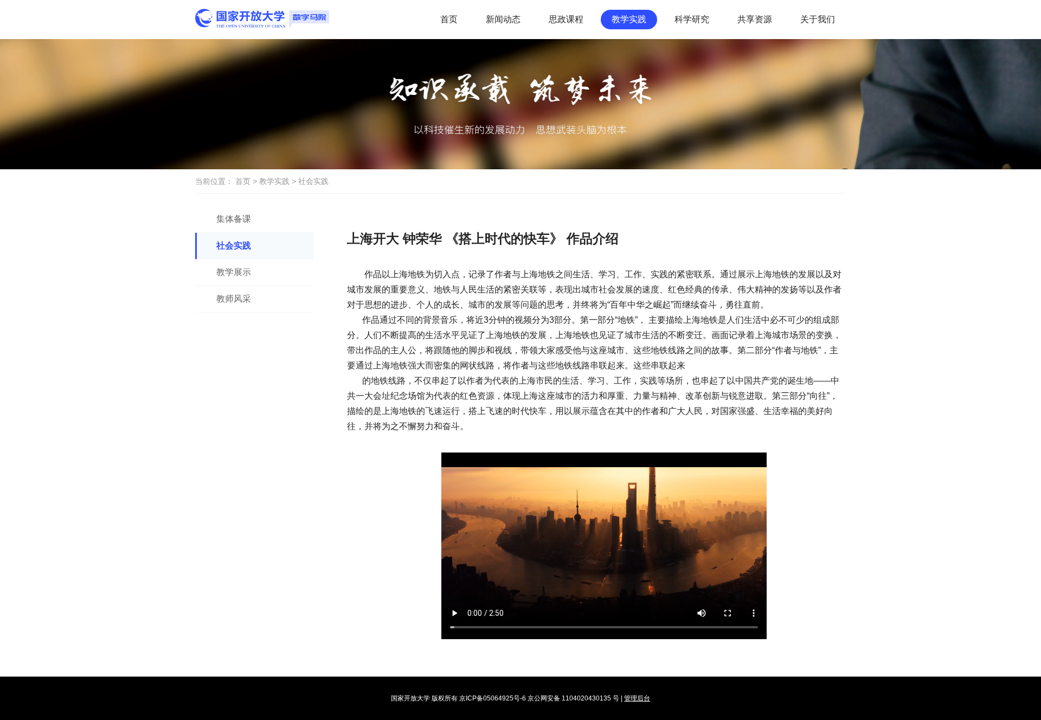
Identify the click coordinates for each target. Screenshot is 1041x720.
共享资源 (754, 19)
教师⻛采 (233, 298)
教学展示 (233, 272)
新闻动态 (503, 19)
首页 (449, 19)
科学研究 (691, 19)
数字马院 (262, 18)
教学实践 (629, 19)
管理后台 (637, 698)
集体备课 (233, 219)
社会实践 (233, 245)
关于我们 (817, 19)
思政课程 (566, 19)
